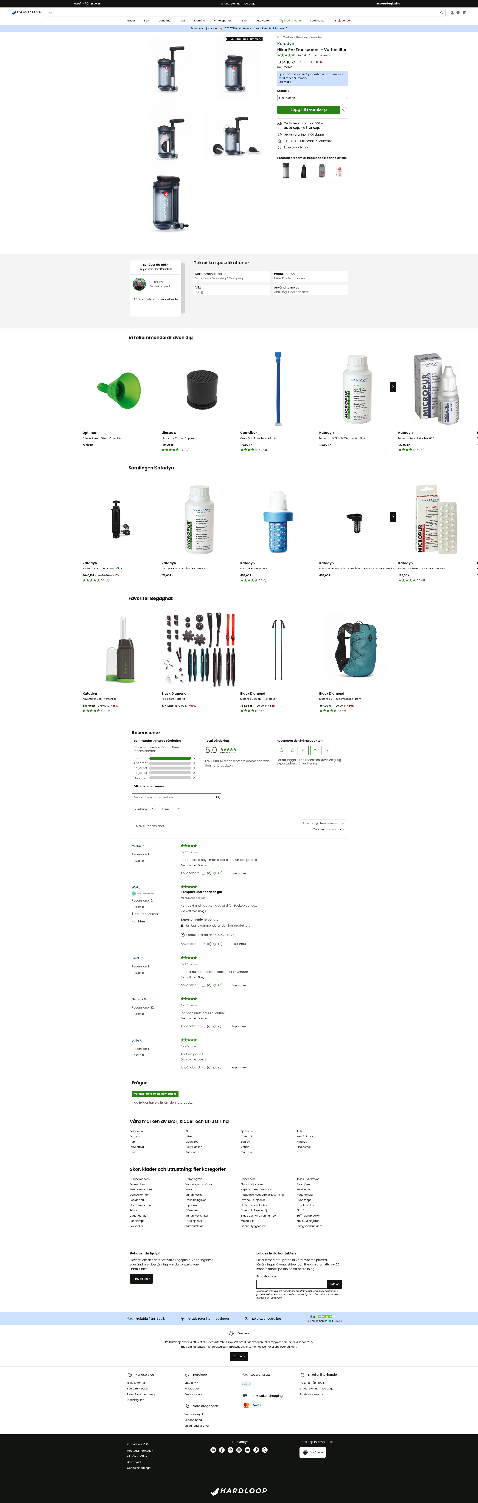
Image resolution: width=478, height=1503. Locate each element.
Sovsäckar (136, 1226)
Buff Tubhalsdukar (308, 1216)
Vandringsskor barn (197, 1216)
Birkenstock (304, 1147)
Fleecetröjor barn (252, 1184)
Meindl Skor (248, 1221)
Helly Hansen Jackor (254, 1205)
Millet (188, 1136)
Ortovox (135, 1136)
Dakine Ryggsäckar (253, 1226)
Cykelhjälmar (193, 1221)
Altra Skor (302, 1210)
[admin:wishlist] (344, 110)
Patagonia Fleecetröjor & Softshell (262, 1195)
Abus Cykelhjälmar (308, 1221)
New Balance (305, 1136)
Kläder (131, 20)
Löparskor (191, 1205)
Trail (182, 20)
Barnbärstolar (194, 1226)
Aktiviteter (263, 20)
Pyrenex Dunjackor (253, 1200)
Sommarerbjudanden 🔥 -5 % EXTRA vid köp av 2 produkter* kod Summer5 (239, 28)
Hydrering (301, 37)
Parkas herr (137, 1200)
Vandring (164, 20)
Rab (132, 1142)
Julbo (300, 1131)
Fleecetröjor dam (141, 1189)
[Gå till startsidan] (280, 37)
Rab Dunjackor (306, 1189)
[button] (170, 68)
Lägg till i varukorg (309, 110)
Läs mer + (285, 82)
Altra (188, 1131)
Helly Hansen (193, 1147)
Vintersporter (222, 20)
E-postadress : (267, 1276)
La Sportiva (137, 1147)
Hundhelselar (305, 1195)
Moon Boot (192, 1142)
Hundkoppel (304, 1200)
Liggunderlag (138, 1216)
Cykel (243, 20)
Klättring (199, 20)
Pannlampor (137, 1221)
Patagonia (136, 1131)
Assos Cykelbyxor (308, 1179)
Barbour (190, 1152)
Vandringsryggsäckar (199, 1184)
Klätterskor (192, 1210)
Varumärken (318, 20)
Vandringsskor (194, 1195)
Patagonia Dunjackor (310, 1226)
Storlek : (283, 90)
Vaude (245, 1147)
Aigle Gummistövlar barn (257, 1189)
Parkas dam (137, 1184)
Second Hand (292, 20)
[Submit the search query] (442, 13)
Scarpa (245, 1142)
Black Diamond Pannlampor (259, 1216)
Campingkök (193, 1179)
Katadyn (285, 44)
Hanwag (302, 1142)
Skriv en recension (319, 55)
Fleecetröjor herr (140, 1205)
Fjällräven (247, 1131)
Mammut (247, 1152)
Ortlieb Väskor (305, 1205)
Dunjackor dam (140, 1179)
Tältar (133, 1210)
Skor (147, 20)
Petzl (299, 1152)
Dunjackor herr (139, 1195)
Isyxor (189, 1189)
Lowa (133, 1152)
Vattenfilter (316, 37)
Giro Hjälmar (304, 1184)
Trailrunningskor (195, 1200)
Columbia (247, 1136)
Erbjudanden (343, 20)
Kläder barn (248, 1179)
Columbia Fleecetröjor (255, 1210)
